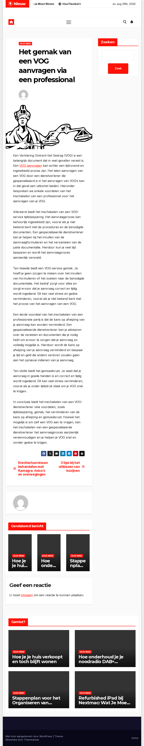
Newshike (11, 739)
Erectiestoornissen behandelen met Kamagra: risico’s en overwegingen (33, 468)
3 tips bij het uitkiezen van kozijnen (69, 466)
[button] (125, 22)
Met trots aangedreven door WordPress (29, 736)
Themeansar (31, 739)
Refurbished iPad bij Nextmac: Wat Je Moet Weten (104, 702)
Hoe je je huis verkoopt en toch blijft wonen (37, 659)
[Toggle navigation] (68, 22)
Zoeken (108, 42)
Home (135, 737)
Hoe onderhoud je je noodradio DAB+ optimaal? (101, 661)
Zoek (118, 68)
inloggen (27, 595)
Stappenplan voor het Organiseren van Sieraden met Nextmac (37, 702)
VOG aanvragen (31, 165)
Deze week (25, 43)
